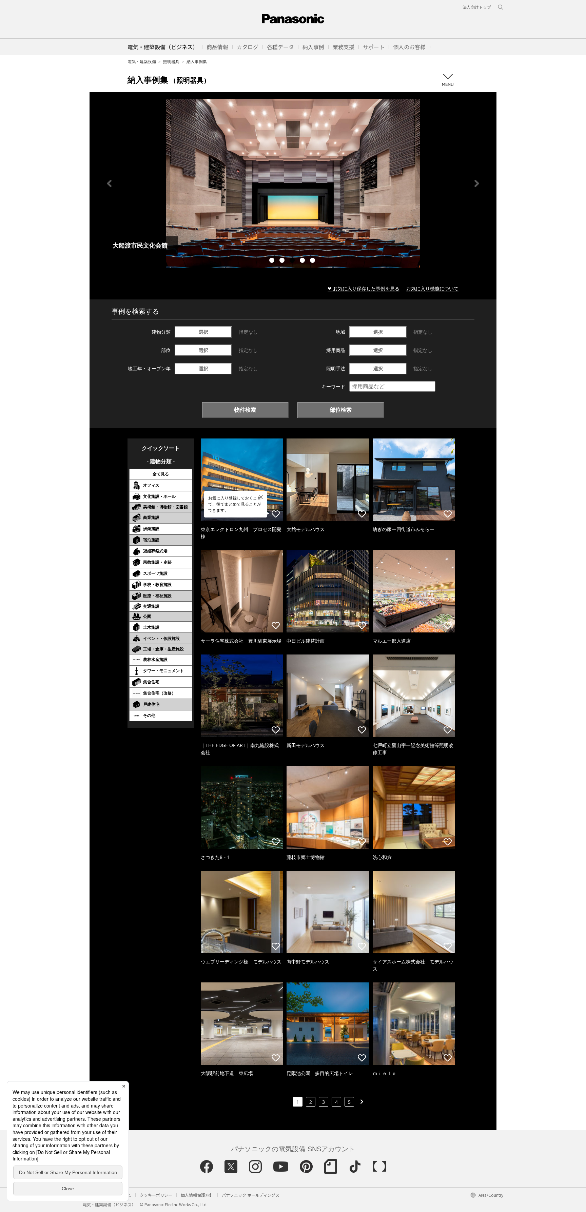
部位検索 (341, 409)
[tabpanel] (293, 183)
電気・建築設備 (142, 61)
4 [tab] (303, 261)
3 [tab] (293, 261)
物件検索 (245, 409)
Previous (109, 183)
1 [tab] (272, 261)
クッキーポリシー (156, 1195)
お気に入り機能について (432, 288)
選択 (203, 332)
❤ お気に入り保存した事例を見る (363, 288)
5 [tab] (313, 261)
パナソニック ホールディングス (250, 1195)
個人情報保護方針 (197, 1195)
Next (477, 183)
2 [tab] (282, 261)
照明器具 (171, 61)
